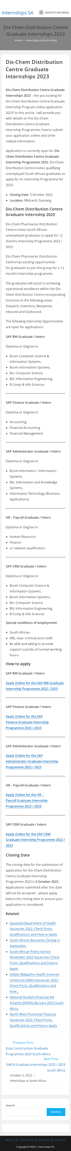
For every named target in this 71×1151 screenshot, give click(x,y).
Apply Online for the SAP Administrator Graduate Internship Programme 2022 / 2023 (32, 761)
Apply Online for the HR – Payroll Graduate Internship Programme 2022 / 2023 (27, 800)
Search (10, 1105)
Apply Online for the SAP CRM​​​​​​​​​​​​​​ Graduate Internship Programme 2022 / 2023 (35, 840)
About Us (10, 1140)
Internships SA (17, 12)
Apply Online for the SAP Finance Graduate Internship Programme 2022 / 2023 (27, 722)
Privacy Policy (26, 1140)
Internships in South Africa (28, 1081)
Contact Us (60, 1140)
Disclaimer (44, 1140)
